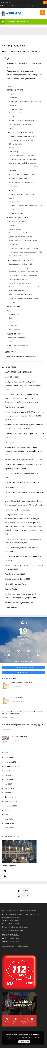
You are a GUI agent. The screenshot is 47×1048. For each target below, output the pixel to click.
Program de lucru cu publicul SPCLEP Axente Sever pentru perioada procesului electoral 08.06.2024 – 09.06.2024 (24, 416)
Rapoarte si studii (15, 113)
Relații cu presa (14, 202)
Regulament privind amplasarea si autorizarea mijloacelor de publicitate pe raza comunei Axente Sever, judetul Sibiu (24, 75)
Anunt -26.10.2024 (12, 377)
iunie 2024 (9, 779)
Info (8, 310)
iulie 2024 (8, 775)
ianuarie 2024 (10, 792)
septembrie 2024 (11, 766)
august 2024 (10, 770)
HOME (9, 86)
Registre (12, 225)
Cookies (10, 341)
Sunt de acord (24, 1042)
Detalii (37, 1038)
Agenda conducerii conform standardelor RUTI (25, 101)
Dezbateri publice (15, 229)
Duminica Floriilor (11, 589)
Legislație (12, 94)
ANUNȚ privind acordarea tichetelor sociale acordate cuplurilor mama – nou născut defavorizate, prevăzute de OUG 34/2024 (21, 398)
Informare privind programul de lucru (19, 602)
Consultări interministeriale (18, 233)
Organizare (13, 105)
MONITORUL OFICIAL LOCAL (17, 22)
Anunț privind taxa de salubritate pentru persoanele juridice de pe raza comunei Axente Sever (23, 386)
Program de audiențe (16, 213)
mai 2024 (8, 784)
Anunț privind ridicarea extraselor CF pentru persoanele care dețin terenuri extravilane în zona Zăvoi (24, 451)
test (8, 82)
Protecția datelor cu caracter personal (22, 174)
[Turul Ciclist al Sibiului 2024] (5, 739)
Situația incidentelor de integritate (20, 294)
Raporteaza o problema (16, 337)
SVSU (11, 128)
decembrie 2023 (11, 797)
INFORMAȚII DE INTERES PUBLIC (20, 132)
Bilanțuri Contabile (15, 144)
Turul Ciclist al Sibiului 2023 (15, 574)
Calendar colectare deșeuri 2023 (17, 579)
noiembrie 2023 (11, 801)
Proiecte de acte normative (18, 221)
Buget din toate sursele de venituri (21, 140)
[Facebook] (4, 871)
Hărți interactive (14, 329)
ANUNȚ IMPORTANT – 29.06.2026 (18, 372)
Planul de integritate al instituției (20, 283)
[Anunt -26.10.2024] (5, 700)
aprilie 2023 (9, 823)
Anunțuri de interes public (18, 178)
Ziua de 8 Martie (11, 607)
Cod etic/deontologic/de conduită (20, 264)
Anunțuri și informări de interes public (21, 357)
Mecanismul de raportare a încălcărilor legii (23, 272)
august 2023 (10, 810)
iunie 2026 (9, 757)
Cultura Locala (5, 6)
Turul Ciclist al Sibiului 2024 (15, 407)
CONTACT (11, 190)
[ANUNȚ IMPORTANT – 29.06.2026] (5, 685)
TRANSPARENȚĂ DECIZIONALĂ (19, 217)
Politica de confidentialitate (17, 345)
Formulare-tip (13, 152)
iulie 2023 (8, 814)
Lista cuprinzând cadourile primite (20, 268)
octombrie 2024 (11, 762)
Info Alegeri (31, 6)
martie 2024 (9, 788)
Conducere (13, 98)
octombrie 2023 (11, 806)
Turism (14, 6)
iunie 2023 (9, 819)
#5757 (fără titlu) (13, 306)
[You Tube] (4, 876)
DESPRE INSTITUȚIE (15, 90)
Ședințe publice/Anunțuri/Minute (20, 237)
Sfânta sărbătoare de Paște (15, 584)
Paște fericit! (9, 442)
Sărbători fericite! (11, 487)
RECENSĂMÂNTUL (14, 334)
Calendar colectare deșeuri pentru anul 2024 (22, 482)
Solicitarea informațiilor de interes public (23, 136)
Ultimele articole (10, 678)
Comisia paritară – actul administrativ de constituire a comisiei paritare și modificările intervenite (24, 167)
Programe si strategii (16, 109)
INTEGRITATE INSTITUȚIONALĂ (20, 260)
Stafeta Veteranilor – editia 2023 (17, 510)
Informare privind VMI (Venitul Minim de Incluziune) (24, 460)
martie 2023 (9, 828)
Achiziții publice (14, 148)
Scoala (22, 6)
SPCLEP (11, 117)
